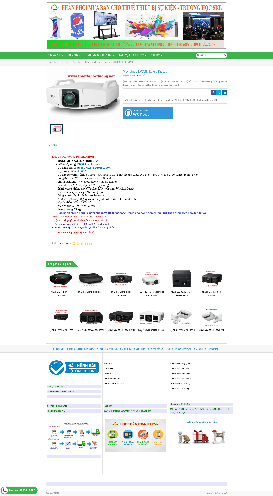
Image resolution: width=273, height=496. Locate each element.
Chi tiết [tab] (53, 144)
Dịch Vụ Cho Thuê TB (131, 55)
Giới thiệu (109, 368)
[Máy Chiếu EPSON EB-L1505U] (91, 317)
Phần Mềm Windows (108, 348)
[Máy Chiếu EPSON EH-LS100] (91, 279)
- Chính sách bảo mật (179, 368)
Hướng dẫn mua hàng (114, 383)
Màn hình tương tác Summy (81, 348)
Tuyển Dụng (212, 348)
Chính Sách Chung (182, 348)
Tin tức (108, 373)
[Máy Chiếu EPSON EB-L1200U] (151, 317)
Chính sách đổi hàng (180, 388)
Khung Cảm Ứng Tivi (100, 55)
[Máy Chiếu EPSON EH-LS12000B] (121, 279)
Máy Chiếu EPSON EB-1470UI (182, 330)
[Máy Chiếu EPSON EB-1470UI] (181, 317)
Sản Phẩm (74, 55)
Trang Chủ (54, 55)
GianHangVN (222, 493)
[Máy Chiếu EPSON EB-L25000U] (212, 279)
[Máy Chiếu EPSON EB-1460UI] (212, 317)
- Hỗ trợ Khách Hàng (113, 378)
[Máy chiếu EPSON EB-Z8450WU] (83, 95)
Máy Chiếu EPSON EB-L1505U (91, 330)
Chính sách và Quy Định (180, 363)
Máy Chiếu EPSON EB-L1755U (61, 330)
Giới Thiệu (126, 348)
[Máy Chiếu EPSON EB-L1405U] (121, 317)
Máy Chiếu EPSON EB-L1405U (121, 330)
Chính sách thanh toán (181, 378)
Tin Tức (155, 55)
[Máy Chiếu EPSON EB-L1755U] (60, 317)
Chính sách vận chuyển (181, 383)
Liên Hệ (199, 348)
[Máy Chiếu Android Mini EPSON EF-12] (181, 279)
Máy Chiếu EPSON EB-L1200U (151, 330)
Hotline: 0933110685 (22, 490)
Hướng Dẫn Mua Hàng (160, 348)
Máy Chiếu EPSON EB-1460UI (212, 330)
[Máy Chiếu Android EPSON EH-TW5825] (151, 279)
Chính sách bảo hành (180, 373)
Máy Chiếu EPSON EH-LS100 (91, 292)
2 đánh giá (139, 75)
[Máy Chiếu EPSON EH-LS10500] (60, 279)
